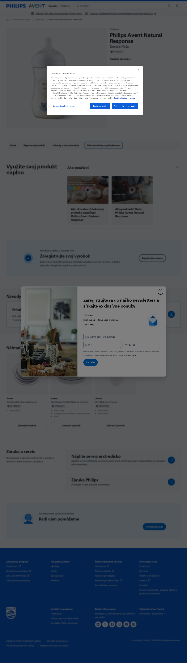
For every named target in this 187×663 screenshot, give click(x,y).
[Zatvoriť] (138, 70)
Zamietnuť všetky (100, 106)
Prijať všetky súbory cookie (125, 106)
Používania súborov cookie (124, 97)
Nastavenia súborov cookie (64, 106)
